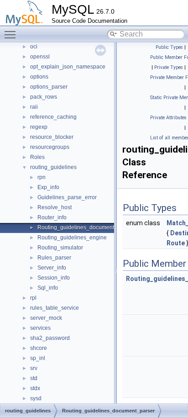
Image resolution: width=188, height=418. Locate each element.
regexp (38, 127)
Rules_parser (54, 257)
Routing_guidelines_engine (72, 237)
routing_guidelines (53, 167)
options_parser (49, 87)
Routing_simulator (60, 247)
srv (33, 368)
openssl (40, 56)
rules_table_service (54, 308)
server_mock (46, 318)
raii (34, 107)
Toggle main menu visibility (12, 34)
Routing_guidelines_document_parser (85, 227)
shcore (38, 348)
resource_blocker (51, 137)
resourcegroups (49, 147)
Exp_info (48, 187)
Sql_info (47, 288)
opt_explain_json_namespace (67, 66)
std (33, 378)
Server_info (51, 268)
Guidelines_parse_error (67, 197)
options (39, 77)
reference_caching (53, 117)
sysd (36, 398)
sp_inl (37, 358)
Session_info (53, 278)
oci (33, 46)
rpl (33, 298)
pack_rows (43, 97)
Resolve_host (54, 207)
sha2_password (50, 338)
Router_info (52, 217)
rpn (41, 177)
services (40, 328)
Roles (37, 157)
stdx (35, 388)
